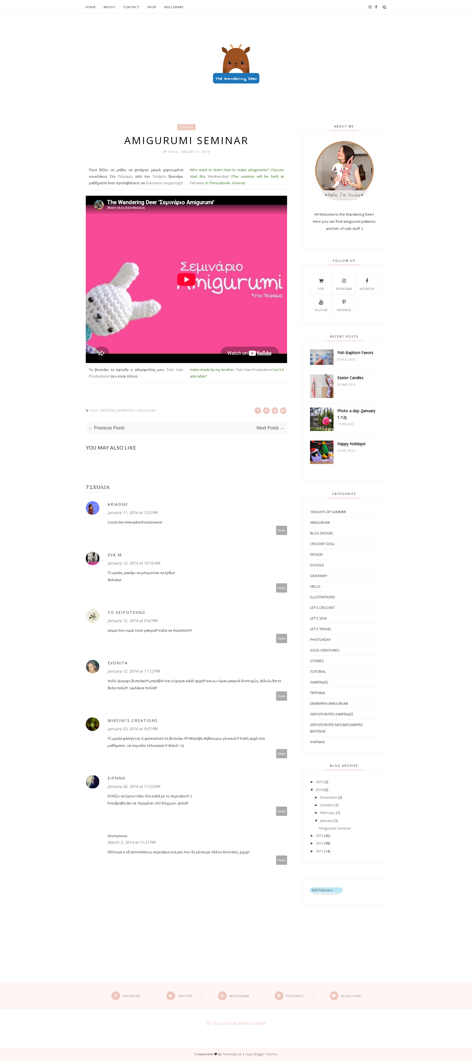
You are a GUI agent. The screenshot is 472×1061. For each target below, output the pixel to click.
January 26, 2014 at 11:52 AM (134, 786)
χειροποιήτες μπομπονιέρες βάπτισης (336, 728)
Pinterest (344, 310)
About (110, 7)
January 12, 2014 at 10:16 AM (134, 563)
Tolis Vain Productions (254, 369)
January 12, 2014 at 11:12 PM (134, 671)
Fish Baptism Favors (355, 352)
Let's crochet (322, 607)
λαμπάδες (319, 682)
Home (91, 7)
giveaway (318, 575)
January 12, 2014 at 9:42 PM (133, 620)
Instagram (344, 289)
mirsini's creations (133, 720)
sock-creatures (325, 650)
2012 (319, 843)
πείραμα (186, 127)
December (328, 797)
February (327, 812)
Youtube (321, 310)
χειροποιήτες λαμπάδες (331, 714)
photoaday (320, 639)
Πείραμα (125, 176)
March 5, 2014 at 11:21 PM (131, 842)
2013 (319, 835)
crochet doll (322, 543)
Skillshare (174, 7)
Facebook (366, 289)
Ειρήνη (116, 778)
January (326, 820)
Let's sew (318, 618)
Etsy (321, 289)
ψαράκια (317, 741)
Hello (315, 586)
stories (317, 660)
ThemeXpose (232, 1054)
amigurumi (320, 522)
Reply (282, 530)
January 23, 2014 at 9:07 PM (133, 728)
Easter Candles (350, 377)
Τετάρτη (159, 176)
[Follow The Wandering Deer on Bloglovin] (326, 893)
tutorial (318, 671)
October (327, 805)
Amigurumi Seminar (335, 828)
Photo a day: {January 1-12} (356, 414)
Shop (151, 7)
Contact (131, 7)
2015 (319, 781)
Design (316, 554)
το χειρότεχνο (126, 612)
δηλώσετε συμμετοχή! (164, 182)
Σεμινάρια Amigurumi (136, 411)
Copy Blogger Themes (261, 1054)
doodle (317, 565)
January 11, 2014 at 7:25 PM (133, 512)
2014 (319, 789)
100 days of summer (328, 511)
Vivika (173, 152)
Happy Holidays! (351, 443)
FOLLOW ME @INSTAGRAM (239, 1023)
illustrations (322, 597)
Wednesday (218, 176)
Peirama (197, 182)
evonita (118, 662)
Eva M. (115, 554)
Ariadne (118, 504)
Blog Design (321, 533)
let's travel (320, 628)
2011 (319, 851)
